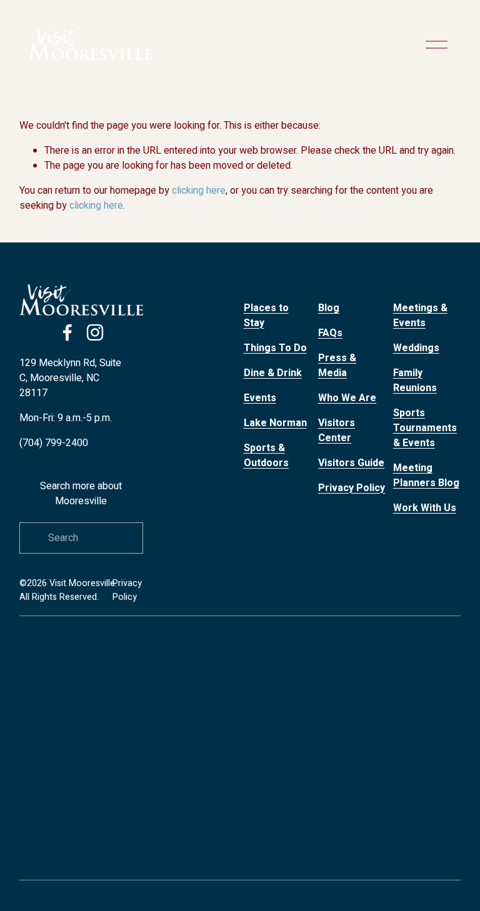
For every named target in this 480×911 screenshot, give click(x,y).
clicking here (199, 190)
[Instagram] (95, 332)
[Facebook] (67, 332)
